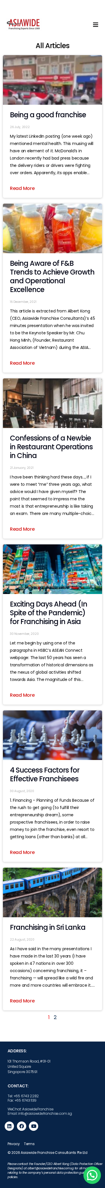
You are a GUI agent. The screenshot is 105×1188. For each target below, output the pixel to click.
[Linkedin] (9, 1126)
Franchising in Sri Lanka (47, 927)
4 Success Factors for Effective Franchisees (44, 774)
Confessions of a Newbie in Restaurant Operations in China (51, 446)
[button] (92, 1175)
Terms (29, 1143)
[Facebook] (21, 1126)
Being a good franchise (48, 115)
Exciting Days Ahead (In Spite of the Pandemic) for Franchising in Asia (48, 612)
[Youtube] (33, 1126)
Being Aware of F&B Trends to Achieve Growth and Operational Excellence (52, 276)
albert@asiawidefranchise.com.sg (50, 1168)
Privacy (14, 1143)
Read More (22, 188)
